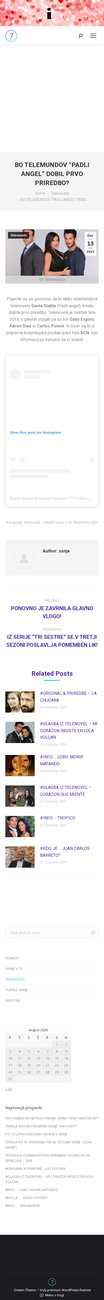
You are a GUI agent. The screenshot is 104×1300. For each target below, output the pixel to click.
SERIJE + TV (13, 968)
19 (29, 1065)
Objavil (54, 522)
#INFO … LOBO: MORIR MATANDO (61, 760)
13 (38, 1058)
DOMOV (11, 958)
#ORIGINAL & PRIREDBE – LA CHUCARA (68, 697)
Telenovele (18, 235)
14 (47, 1058)
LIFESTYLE (13, 1000)
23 (66, 1065)
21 (47, 1065)
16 (66, 1058)
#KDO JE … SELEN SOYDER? (26, 1197)
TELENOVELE (15, 979)
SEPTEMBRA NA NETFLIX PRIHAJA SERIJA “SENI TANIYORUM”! (51, 1118)
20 (38, 1065)
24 (10, 1072)
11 (19, 1058)
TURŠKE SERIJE (16, 989)
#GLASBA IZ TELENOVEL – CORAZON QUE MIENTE (65, 791)
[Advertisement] (52, 98)
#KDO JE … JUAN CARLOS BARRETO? (65, 852)
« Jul (8, 1089)
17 (10, 1065)
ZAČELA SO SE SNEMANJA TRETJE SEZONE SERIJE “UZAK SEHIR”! (48, 1145)
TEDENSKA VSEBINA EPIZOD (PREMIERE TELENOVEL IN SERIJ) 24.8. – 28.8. (47, 1158)
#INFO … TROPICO (57, 817)
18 (19, 1065)
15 (57, 1058)
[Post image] (20, 702)
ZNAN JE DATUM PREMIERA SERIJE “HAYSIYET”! (41, 1126)
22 (57, 1065)
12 (29, 1058)
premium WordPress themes (69, 1290)
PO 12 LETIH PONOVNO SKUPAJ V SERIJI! (36, 1134)
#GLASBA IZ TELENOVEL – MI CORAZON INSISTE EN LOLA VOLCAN (69, 730)
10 (10, 1058)
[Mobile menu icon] (93, 35)
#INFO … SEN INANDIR (22, 1205)
